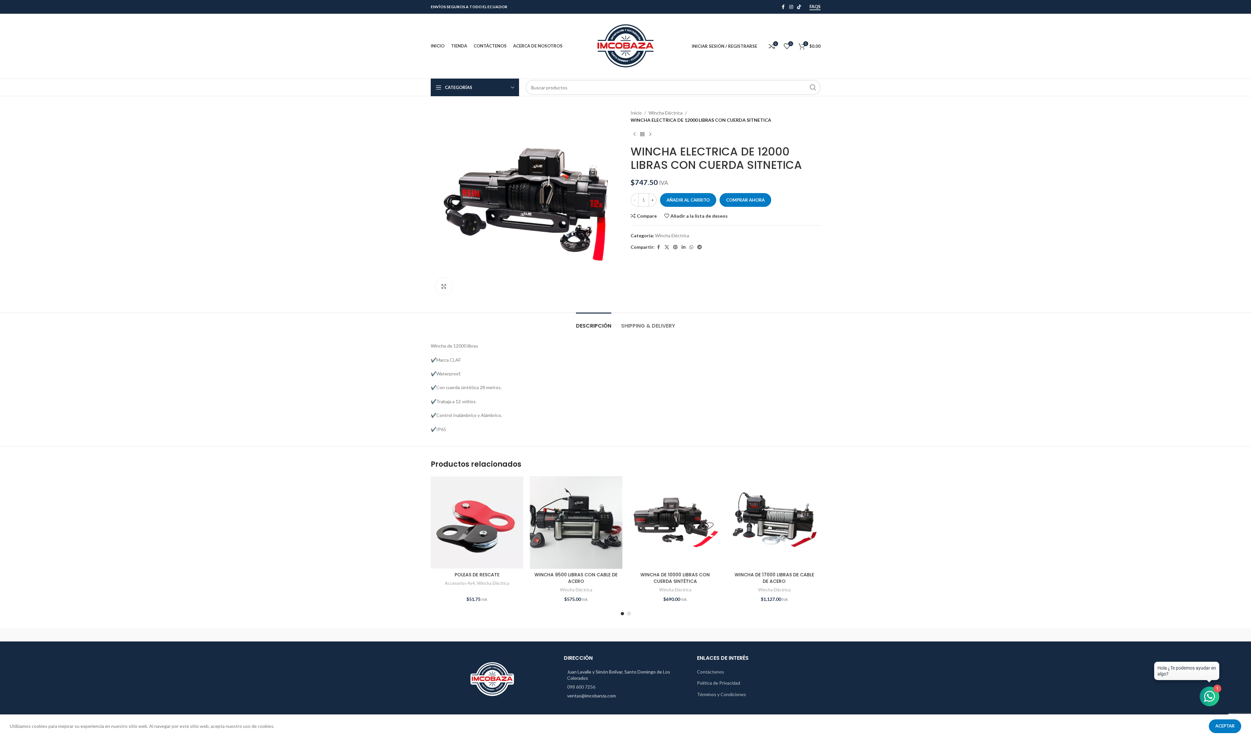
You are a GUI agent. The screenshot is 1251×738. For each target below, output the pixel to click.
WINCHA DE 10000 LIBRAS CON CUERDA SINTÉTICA (675, 578)
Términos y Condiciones (721, 694)
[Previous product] (634, 134)
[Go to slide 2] (629, 613)
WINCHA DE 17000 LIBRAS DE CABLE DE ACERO (774, 578)
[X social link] (667, 247)
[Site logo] (625, 45)
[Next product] (650, 134)
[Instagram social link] (791, 7)
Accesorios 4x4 (460, 583)
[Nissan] (681, 634)
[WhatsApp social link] (691, 247)
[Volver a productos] (642, 134)
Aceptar (1225, 726)
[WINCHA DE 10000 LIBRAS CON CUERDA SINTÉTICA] (675, 522)
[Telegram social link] (699, 247)
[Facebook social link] (783, 7)
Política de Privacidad (718, 683)
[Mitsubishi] (737, 634)
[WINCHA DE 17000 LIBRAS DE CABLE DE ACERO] (774, 522)
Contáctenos (710, 672)
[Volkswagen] (514, 634)
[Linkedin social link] (683, 247)
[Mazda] (792, 634)
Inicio (636, 113)
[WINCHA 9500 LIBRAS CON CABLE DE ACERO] (576, 522)
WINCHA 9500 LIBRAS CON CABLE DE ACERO (575, 578)
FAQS (815, 6)
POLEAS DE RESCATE (477, 574)
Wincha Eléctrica (666, 113)
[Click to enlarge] (444, 286)
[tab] (593, 323)
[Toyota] (570, 634)
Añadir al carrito (688, 200)
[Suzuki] (625, 634)
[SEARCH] (813, 87)
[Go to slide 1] (622, 613)
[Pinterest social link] (675, 247)
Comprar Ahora (745, 200)
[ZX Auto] (458, 634)
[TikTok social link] (799, 7)
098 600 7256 (581, 687)
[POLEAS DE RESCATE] (477, 522)
